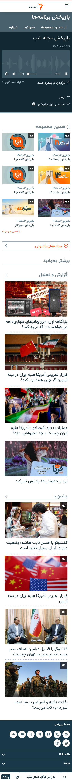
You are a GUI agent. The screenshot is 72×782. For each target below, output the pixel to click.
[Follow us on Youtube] (22, 734)
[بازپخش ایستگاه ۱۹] (54, 142)
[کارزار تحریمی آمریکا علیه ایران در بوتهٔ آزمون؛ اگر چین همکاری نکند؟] (36, 352)
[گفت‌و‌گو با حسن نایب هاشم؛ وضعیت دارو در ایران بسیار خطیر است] (36, 520)
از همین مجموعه (53, 27)
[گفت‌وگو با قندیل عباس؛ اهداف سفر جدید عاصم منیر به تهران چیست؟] (36, 626)
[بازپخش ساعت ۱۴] (54, 175)
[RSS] (57, 734)
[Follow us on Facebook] (48, 734)
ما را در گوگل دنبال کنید (41, 777)
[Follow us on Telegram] (39, 734)
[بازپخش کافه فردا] (18, 142)
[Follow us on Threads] (57, 743)
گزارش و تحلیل (53, 275)
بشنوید (60, 496)
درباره (13, 27)
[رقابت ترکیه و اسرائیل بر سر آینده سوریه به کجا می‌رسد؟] (36, 679)
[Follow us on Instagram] (66, 743)
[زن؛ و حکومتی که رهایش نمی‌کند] (36, 458)
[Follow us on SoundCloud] (13, 734)
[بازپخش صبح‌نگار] (18, 208)
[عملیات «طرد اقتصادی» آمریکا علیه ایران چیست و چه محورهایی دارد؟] (36, 405)
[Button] (64, 98)
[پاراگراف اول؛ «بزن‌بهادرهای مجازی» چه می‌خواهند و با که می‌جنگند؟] (36, 299)
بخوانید (29, 27)
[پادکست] (17, 777)
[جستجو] (65, 777)
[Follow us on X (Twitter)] (30, 734)
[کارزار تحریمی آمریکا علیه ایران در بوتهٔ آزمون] (36, 573)
